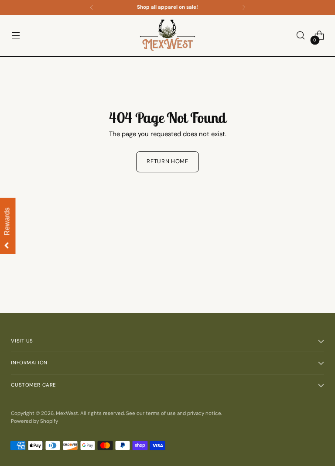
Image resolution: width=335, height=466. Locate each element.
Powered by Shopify (34, 421)
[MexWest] (167, 35)
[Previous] (91, 7)
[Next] (243, 7)
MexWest (67, 413)
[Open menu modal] (15, 36)
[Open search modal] (301, 36)
